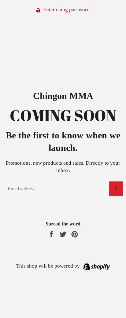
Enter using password (66, 10)
